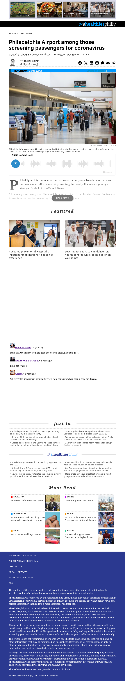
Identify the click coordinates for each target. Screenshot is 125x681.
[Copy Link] (113, 63)
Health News (20, 513)
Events (70, 496)
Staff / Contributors (21, 577)
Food (15, 530)
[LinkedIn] (91, 63)
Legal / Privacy (18, 572)
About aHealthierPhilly (23, 561)
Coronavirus (35, 70)
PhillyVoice (7, 23)
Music (70, 513)
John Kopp (31, 61)
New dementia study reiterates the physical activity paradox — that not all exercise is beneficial (35, 475)
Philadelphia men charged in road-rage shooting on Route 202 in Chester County (34, 432)
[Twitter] (85, 63)
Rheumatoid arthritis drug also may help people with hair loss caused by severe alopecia (88, 463)
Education (18, 496)
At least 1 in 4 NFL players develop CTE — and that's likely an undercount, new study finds (33, 469)
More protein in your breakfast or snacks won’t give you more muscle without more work (87, 475)
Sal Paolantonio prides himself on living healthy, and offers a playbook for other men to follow (88, 469)
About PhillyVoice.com (22, 555)
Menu (120, 23)
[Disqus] (62, 301)
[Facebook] (80, 63)
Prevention (20, 70)
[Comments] (102, 63)
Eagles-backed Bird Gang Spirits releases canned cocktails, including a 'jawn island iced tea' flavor (35, 444)
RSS (11, 583)
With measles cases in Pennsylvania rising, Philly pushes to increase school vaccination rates (88, 438)
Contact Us (15, 566)
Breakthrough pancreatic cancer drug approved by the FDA (35, 463)
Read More (62, 198)
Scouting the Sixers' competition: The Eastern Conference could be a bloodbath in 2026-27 (87, 432)
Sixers (70, 530)
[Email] (108, 63)
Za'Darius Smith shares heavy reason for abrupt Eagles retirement (88, 444)
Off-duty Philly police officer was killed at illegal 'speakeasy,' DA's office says (34, 438)
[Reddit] (97, 63)
